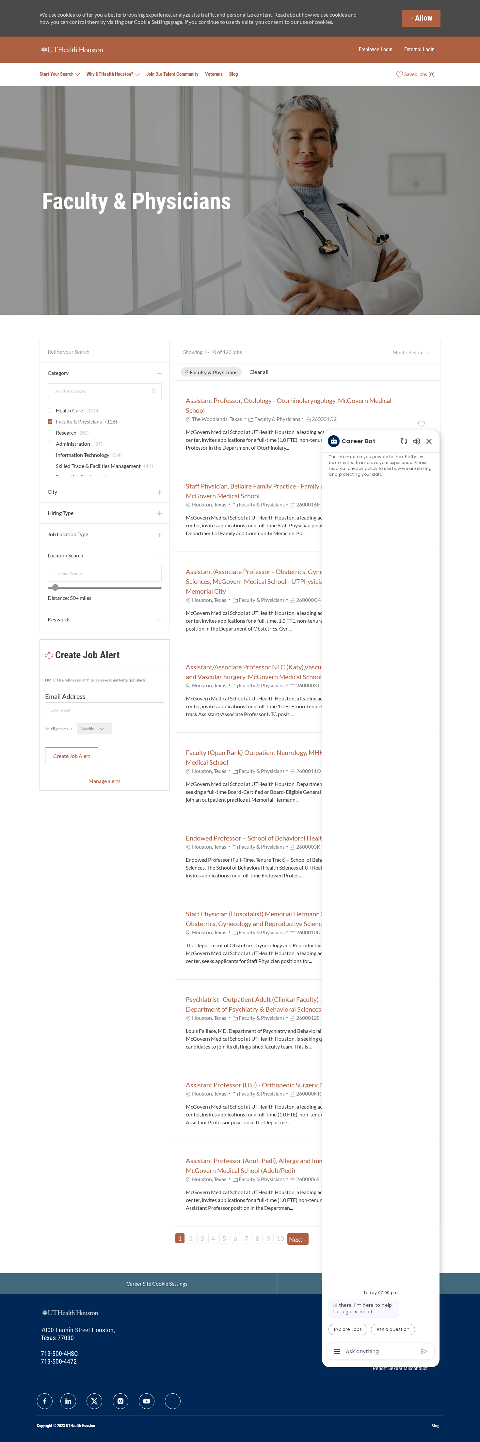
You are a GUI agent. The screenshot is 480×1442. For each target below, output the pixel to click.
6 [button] (235, 1238)
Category (58, 373)
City (52, 492)
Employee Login (375, 49)
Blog (233, 74)
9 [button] (269, 1238)
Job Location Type (68, 534)
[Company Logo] (72, 49)
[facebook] (45, 1401)
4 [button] (213, 1238)
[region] (381, 896)
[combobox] (105, 574)
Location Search (65, 555)
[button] (186, 371)
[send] (424, 1351)
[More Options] (337, 1351)
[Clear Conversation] (404, 441)
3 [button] (202, 1238)
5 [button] (224, 1238)
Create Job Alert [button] (71, 756)
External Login (419, 49)
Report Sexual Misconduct (400, 1368)
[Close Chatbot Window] (429, 441)
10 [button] (280, 1238)
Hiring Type (60, 513)
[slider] (55, 587)
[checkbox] (421, 423)
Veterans (214, 74)
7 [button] (246, 1238)
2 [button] (191, 1238)
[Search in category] (154, 391)
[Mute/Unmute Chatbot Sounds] (417, 441)
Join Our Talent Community (172, 74)
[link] (104, 781)
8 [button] (258, 1238)
